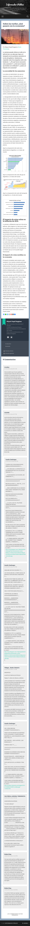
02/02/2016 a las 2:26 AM (10, 798)
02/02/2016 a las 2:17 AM (10, 725)
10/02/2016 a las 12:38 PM (10, 889)
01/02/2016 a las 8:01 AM (10, 368)
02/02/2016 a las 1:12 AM (10, 669)
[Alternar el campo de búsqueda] (28, 16)
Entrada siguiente (9, 353)
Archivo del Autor (8, 337)
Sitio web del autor (11, 337)
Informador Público (15, 4)
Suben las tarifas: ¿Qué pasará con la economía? (14, 25)
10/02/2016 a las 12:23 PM (10, 856)
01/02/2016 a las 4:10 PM (10, 567)
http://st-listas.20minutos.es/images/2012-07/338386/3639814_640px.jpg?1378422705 (14, 787)
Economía (7, 346)
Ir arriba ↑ (25, 923)
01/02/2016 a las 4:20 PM (12, 461)
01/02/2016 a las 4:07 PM (10, 414)
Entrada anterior (9, 351)
